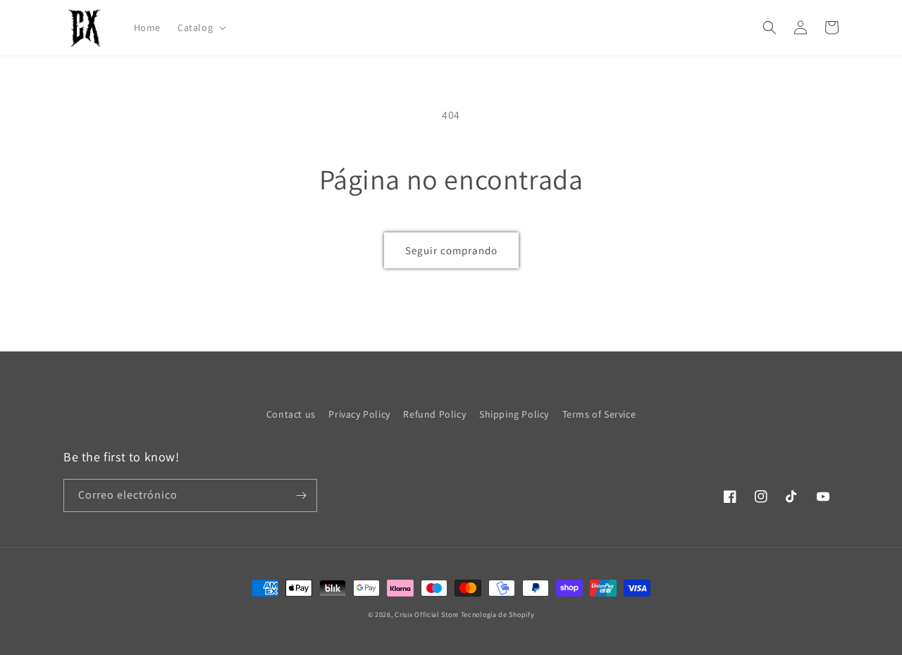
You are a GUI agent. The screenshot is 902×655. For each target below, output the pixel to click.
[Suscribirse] (300, 495)
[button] (200, 27)
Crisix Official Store (427, 614)
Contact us (291, 414)
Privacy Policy (359, 414)
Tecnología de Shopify (498, 614)
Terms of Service (599, 414)
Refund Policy (434, 414)
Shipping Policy (514, 414)
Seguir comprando (451, 250)
